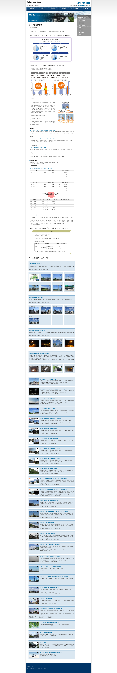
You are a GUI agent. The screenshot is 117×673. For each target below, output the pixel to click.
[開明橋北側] (57, 313)
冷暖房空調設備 (84, 25)
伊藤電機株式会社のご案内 (31, 9)
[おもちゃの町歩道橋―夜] (46, 346)
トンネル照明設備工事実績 (35, 224)
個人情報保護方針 (74, 9)
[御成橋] (69, 346)
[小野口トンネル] (57, 371)
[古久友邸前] (46, 313)
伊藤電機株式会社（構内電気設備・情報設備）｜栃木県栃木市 (34, 3)
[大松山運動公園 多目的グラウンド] (34, 280)
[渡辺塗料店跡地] (34, 313)
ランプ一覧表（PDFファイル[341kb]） (38, 163)
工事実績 (53, 9)
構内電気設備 (84, 23)
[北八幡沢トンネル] (34, 371)
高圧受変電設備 (84, 20)
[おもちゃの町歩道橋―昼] (57, 346)
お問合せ (80, 5)
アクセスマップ (44, 668)
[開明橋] (69, 313)
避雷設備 (84, 28)
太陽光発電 (84, 30)
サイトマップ (85, 9)
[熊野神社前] (34, 323)
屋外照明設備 (84, 32)
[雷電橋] (34, 346)
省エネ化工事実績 (34, 165)
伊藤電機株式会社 (30, 666)
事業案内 (42, 9)
